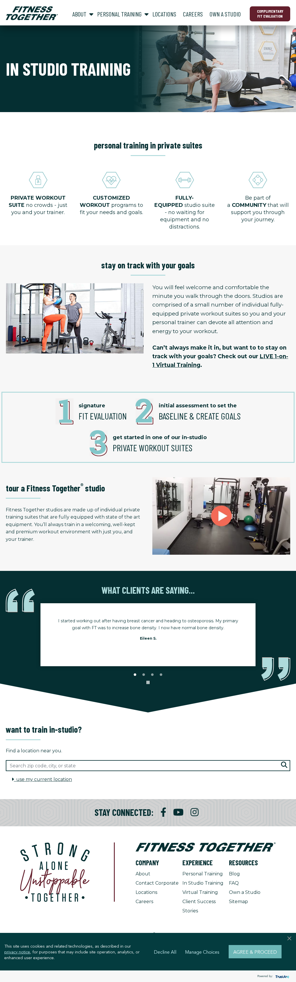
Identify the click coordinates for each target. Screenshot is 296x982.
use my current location (43, 779)
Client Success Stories (199, 906)
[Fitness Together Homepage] (32, 13)
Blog (234, 874)
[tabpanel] (148, 631)
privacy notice (17, 952)
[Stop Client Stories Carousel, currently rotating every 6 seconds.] (148, 682)
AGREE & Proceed (255, 951)
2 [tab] (144, 675)
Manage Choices (202, 951)
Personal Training (202, 874)
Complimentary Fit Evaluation (270, 13)
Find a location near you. (34, 750)
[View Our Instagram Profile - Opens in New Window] (194, 812)
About (143, 874)
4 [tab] (161, 675)
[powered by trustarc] (281, 976)
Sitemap (238, 901)
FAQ (234, 883)
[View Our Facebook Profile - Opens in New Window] (163, 812)
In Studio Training (202, 883)
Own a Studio (244, 892)
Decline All (165, 951)
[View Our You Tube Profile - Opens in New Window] (178, 812)
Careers (144, 901)
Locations (146, 892)
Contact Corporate (157, 883)
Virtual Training (200, 892)
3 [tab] (152, 675)
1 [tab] (135, 675)
